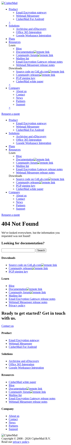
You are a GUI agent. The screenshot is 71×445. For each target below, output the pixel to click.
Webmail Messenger (27, 15)
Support (20, 104)
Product (13, 9)
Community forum (26, 55)
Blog (19, 48)
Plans (12, 38)
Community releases (27, 74)
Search (41, 250)
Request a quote (10, 113)
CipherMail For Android (30, 19)
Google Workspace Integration (33, 35)
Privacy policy (17, 305)
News (19, 97)
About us (21, 91)
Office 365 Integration (29, 32)
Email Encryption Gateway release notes (39, 61)
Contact (20, 94)
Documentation (25, 51)
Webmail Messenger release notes (35, 65)
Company (14, 88)
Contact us (7, 325)
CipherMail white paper (29, 81)
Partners (20, 101)
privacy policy (21, 441)
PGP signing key (25, 78)
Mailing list (22, 58)
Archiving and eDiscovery (31, 28)
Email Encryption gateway (31, 12)
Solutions (14, 25)
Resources (15, 42)
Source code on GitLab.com (32, 71)
